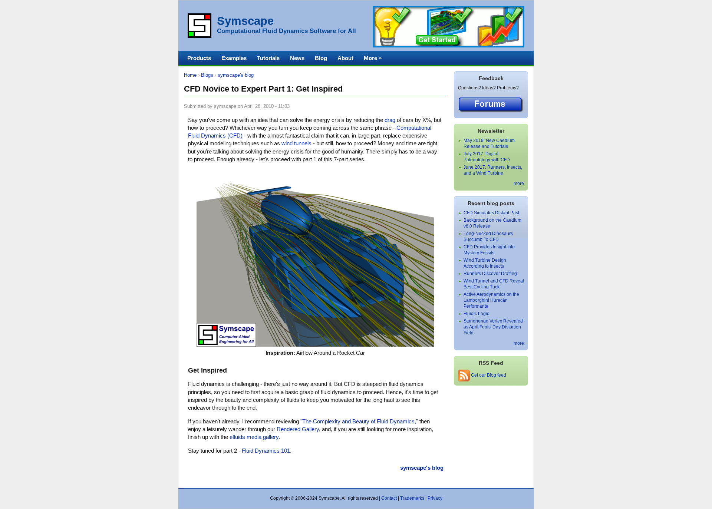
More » (373, 58)
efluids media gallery (254, 437)
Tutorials (268, 58)
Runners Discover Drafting (490, 273)
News (297, 58)
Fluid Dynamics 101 (266, 450)
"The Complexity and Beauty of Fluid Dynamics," (359, 421)
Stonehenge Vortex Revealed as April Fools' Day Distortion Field (493, 327)
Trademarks (412, 498)
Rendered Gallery (298, 429)
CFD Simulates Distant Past (491, 212)
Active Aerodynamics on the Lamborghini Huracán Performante (491, 300)
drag (390, 120)
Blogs (207, 75)
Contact (389, 498)
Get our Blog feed (488, 375)
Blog (321, 58)
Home (190, 75)
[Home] (199, 36)
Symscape (245, 20)
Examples (234, 58)
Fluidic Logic (476, 313)
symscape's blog (236, 75)
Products (199, 58)
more (519, 183)
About (345, 58)
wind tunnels (296, 143)
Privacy (435, 498)
